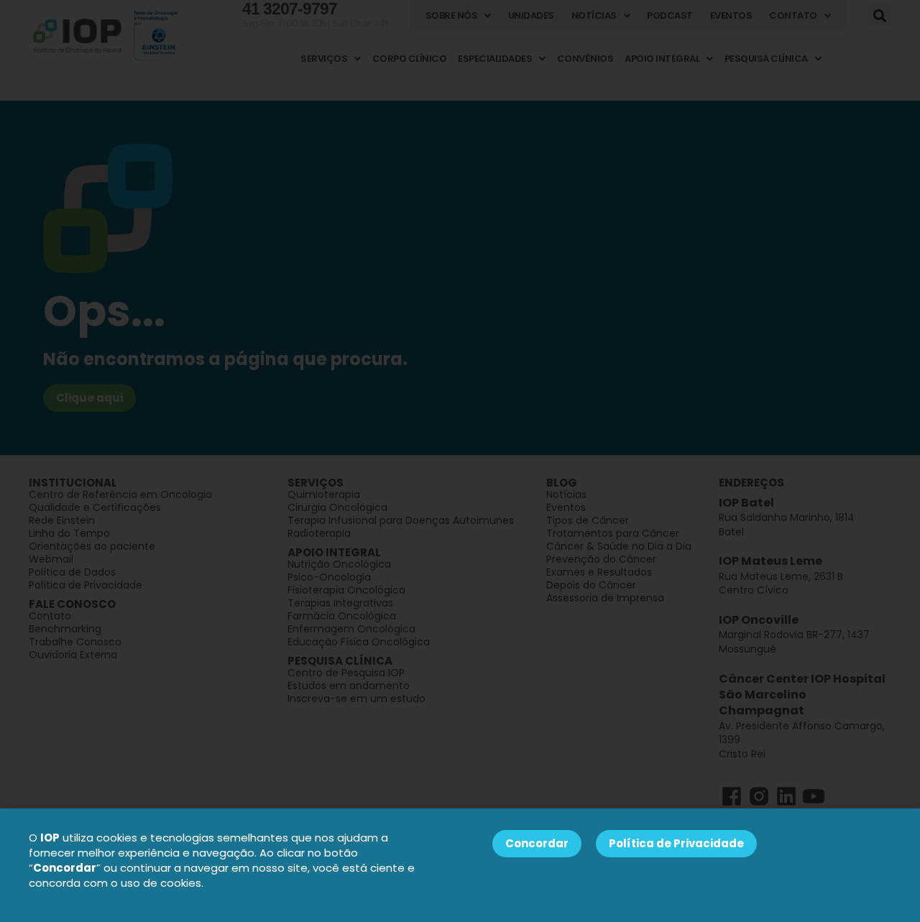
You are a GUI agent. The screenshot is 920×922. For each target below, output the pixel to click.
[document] (460, 461)
